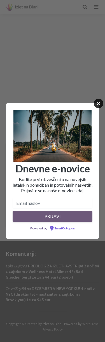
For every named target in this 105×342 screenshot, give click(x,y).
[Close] (98, 103)
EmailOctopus (65, 228)
